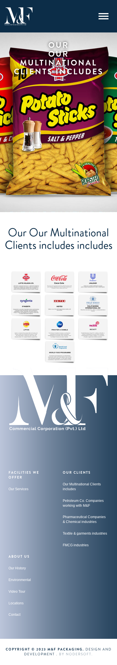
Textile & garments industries (85, 533)
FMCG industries (76, 545)
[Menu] (103, 16)
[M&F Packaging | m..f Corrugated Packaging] (18, 16)
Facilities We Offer (24, 475)
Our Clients (77, 472)
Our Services (18, 489)
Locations (16, 603)
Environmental (20, 580)
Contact (14, 615)
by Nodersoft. (76, 654)
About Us (19, 556)
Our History (17, 568)
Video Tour (17, 592)
